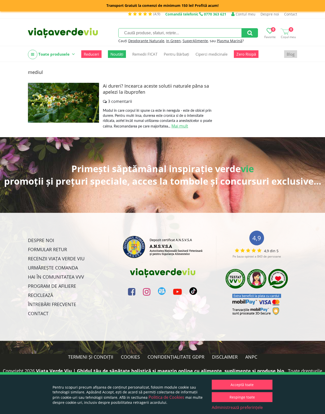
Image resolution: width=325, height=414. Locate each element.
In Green (173, 40)
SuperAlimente (195, 40)
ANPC (251, 357)
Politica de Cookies (166, 397)
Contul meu (245, 14)
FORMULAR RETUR (47, 249)
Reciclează (40, 295)
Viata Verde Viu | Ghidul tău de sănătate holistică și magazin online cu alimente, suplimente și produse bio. (160, 371)
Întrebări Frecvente (52, 304)
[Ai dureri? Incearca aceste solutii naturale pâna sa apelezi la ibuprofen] (63, 103)
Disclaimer (225, 357)
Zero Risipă (246, 54)
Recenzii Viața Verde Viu (56, 259)
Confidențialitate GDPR (176, 357)
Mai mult (179, 126)
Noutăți (116, 54)
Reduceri (91, 54)
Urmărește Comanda (53, 268)
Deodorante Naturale (146, 40)
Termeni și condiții (90, 357)
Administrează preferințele (237, 407)
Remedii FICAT (144, 54)
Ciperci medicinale (212, 54)
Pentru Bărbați (176, 54)
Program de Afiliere (52, 286)
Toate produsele (54, 54)
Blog (291, 54)
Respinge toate (242, 397)
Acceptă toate (242, 384)
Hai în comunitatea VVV (56, 277)
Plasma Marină (229, 40)
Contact (290, 14)
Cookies (130, 357)
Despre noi (270, 14)
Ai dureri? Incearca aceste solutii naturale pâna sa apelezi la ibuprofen (156, 89)
